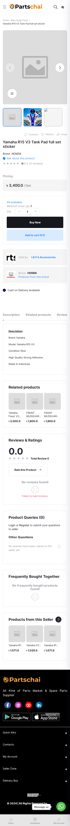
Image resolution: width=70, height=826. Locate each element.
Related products (38, 315)
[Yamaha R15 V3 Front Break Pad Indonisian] (36, 633)
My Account (10, 756)
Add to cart (35, 235)
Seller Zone (9, 768)
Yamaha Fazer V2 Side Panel (15, 416)
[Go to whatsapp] (61, 806)
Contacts (8, 744)
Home (6, 20)
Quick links (9, 732)
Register (24, 525)
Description (11, 315)
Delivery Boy (10, 780)
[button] (10, 67)
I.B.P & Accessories (43, 257)
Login (12, 525)
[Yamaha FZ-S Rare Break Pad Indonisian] (19, 633)
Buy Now (35, 222)
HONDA (16, 153)
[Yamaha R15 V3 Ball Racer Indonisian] (54, 633)
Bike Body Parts (19, 20)
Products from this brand (33, 276)
